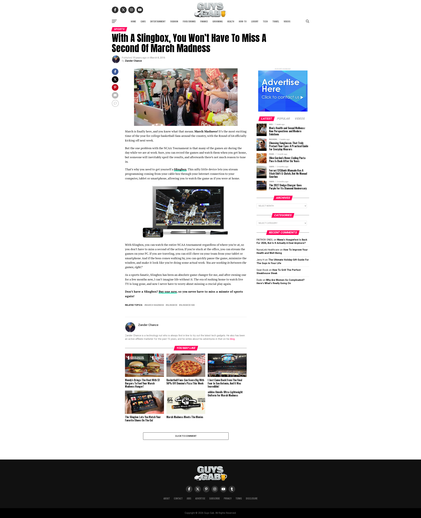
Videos (287, 21)
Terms (238, 498)
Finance (204, 21)
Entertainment (158, 21)
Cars (143, 21)
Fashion (174, 21)
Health (230, 21)
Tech (265, 21)
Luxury (254, 21)
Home (133, 21)
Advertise (200, 498)
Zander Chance (133, 60)
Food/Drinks (189, 21)
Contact (178, 498)
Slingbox (172, 305)
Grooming (217, 21)
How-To (243, 21)
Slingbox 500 (187, 305)
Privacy (228, 498)
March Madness (155, 305)
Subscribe (214, 498)
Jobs (189, 498)
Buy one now (168, 291)
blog (232, 339)
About (166, 498)
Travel (275, 21)
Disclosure (252, 498)
